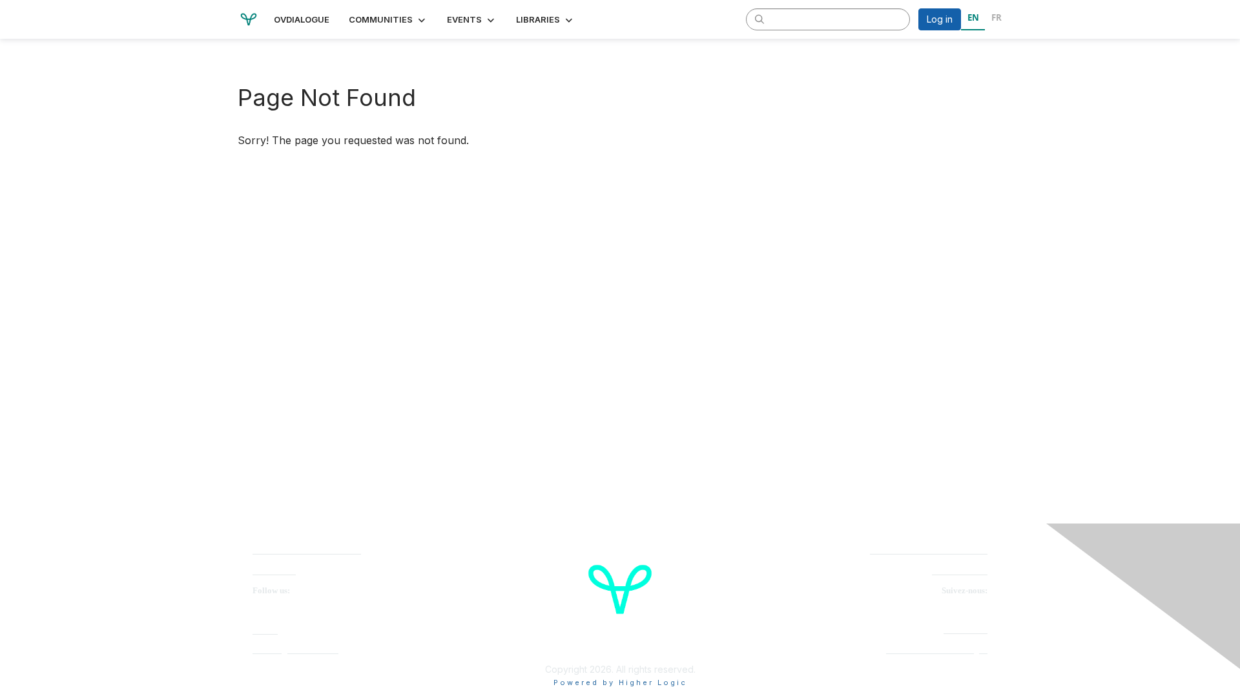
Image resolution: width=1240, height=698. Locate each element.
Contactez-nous (959, 571)
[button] (388, 19)
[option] (996, 19)
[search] (759, 18)
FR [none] (996, 17)
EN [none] (973, 17)
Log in (940, 19)
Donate (265, 630)
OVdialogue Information (295, 650)
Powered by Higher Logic (620, 682)
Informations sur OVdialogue (936, 650)
